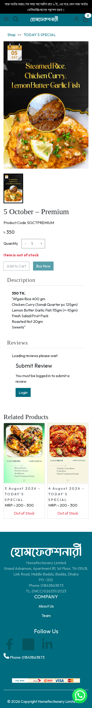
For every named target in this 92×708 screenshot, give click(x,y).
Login (23, 392)
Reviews (17, 343)
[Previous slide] (11, 188)
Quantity (11, 243)
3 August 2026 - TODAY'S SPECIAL (23, 494)
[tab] (46, 280)
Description (21, 280)
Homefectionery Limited (58, 701)
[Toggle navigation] (6, 19)
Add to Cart (16, 266)
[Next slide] (81, 188)
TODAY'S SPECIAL (40, 34)
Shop (11, 34)
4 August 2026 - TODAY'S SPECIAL (66, 494)
